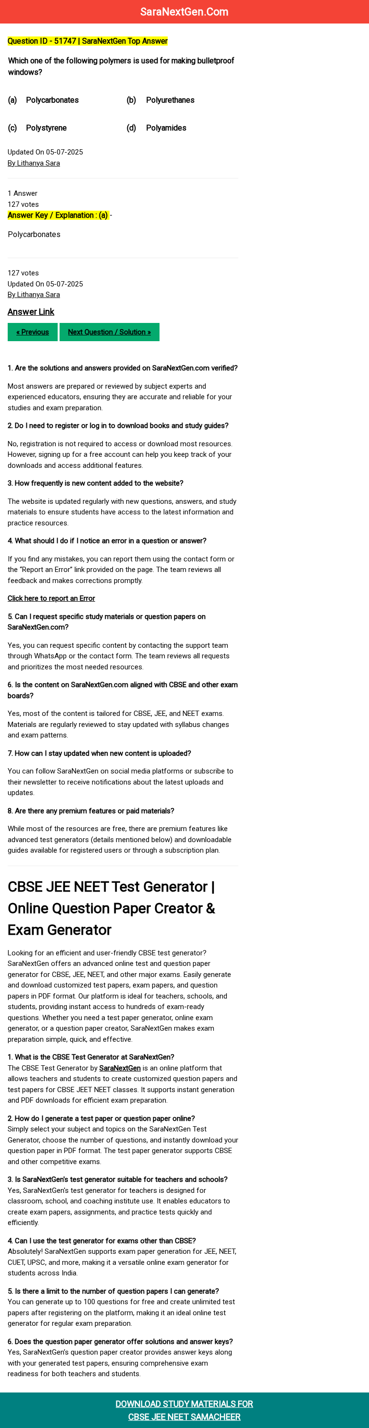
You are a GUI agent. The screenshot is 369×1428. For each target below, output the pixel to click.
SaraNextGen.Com (184, 12)
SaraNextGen (120, 1068)
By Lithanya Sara (34, 163)
